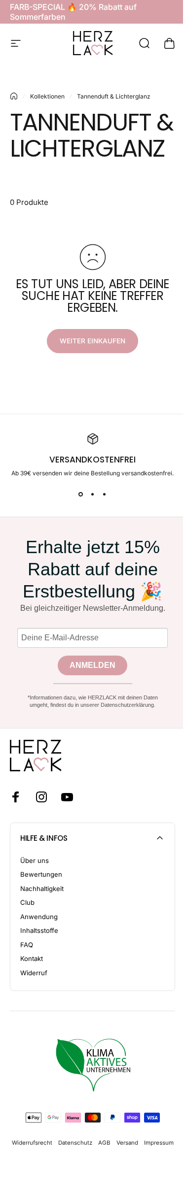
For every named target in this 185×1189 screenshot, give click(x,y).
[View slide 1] (81, 494)
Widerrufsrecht (32, 1142)
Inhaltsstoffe (39, 930)
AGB (104, 1142)
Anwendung (39, 917)
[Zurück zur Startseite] (14, 96)
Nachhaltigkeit (42, 888)
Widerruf (33, 973)
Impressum (159, 1142)
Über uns (34, 860)
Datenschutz (75, 1142)
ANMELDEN (92, 665)
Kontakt (31, 958)
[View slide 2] (93, 494)
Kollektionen (47, 96)
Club (27, 902)
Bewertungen (41, 874)
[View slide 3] (105, 494)
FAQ (26, 945)
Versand (127, 1142)
